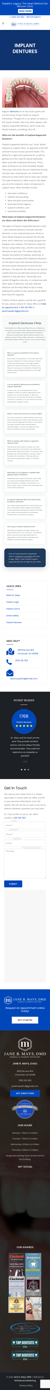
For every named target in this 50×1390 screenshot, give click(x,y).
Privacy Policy (26, 1385)
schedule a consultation (24, 556)
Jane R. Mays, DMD (22, 1376)
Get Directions (25, 1093)
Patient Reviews (14, 622)
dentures (14, 111)
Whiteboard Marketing (25, 1380)
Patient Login (12, 602)
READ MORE (25, 11)
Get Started (25, 1020)
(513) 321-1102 (18, 17)
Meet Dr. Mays (13, 595)
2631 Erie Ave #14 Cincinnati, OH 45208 (28, 652)
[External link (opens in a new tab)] (25, 936)
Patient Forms (13, 608)
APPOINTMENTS (33, 17)
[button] (21, 769)
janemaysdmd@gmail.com (24, 678)
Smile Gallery (12, 615)
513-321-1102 (26, 307)
